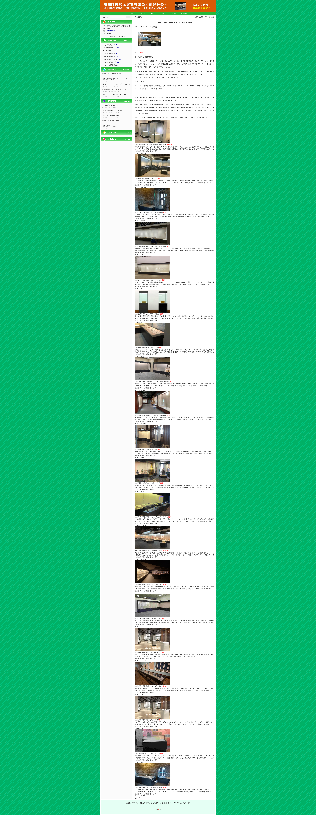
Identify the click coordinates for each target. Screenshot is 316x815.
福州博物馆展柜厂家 (110, 62)
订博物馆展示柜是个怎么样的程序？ (113, 110)
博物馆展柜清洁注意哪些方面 (111, 121)
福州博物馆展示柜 (109, 45)
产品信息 (142, 13)
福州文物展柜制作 (109, 53)
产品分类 (153, 13)
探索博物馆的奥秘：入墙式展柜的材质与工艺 (115, 89)
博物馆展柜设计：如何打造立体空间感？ (114, 94)
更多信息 (137, 798)
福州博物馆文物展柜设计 (111, 65)
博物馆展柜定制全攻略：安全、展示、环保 (114, 79)
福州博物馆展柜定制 (110, 48)
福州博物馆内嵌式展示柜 (111, 59)
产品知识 (163, 13)
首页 (132, 13)
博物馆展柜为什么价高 (109, 126)
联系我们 (184, 13)
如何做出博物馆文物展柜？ (110, 105)
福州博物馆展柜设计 (110, 56)
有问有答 (173, 13)
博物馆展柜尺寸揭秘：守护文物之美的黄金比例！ (116, 84)
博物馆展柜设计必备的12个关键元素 (113, 74)
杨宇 (189, 803)
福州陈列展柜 (108, 51)
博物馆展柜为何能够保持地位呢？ (112, 115)
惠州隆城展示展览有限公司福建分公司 (146, 151)
